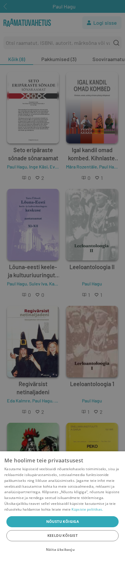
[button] (62, 549)
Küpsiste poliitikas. (87, 509)
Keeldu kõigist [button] (62, 535)
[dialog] (62, 506)
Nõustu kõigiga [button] (62, 521)
